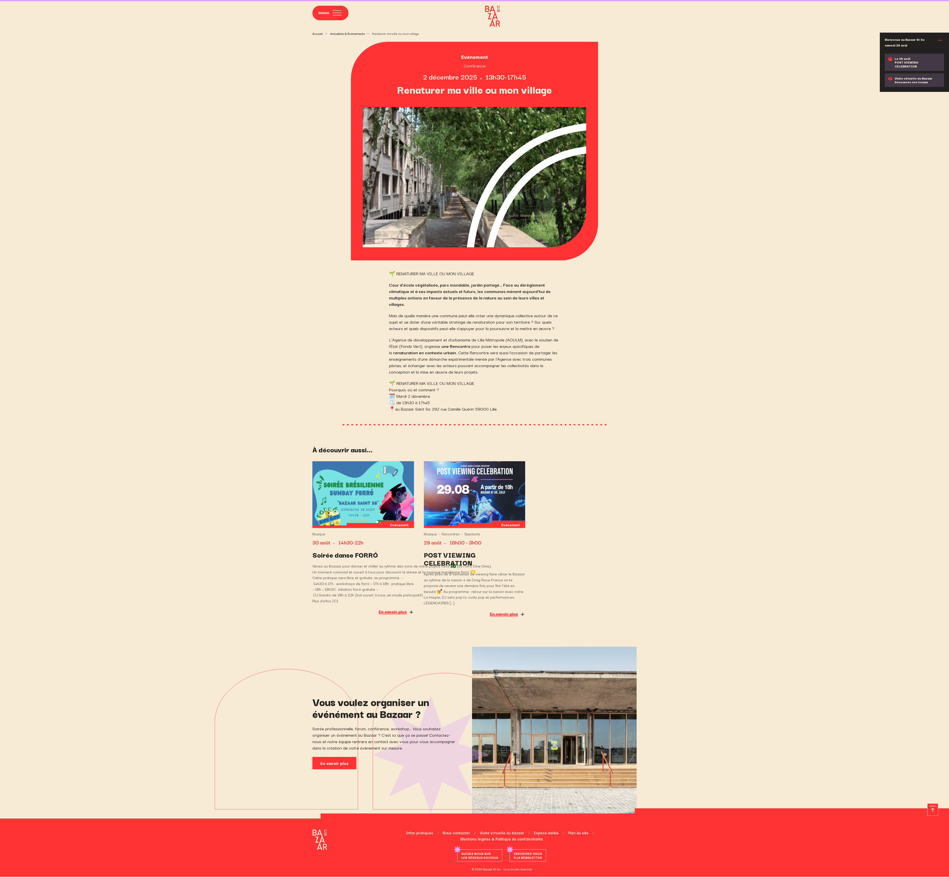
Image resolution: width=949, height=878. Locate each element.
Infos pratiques (419, 833)
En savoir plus (334, 763)
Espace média (546, 833)
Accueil (317, 33)
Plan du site (578, 833)
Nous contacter (456, 833)
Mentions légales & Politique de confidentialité (501, 839)
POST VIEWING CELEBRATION (449, 558)
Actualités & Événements (347, 33)
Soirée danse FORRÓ (345, 555)
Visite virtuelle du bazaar (502, 833)
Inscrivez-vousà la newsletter (528, 855)
